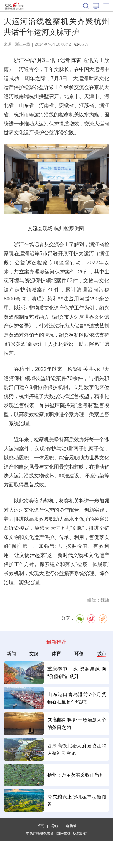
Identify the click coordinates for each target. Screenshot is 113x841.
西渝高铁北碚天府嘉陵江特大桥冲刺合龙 (76, 749)
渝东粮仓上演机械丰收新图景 (76, 800)
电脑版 (71, 826)
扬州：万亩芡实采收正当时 (75, 775)
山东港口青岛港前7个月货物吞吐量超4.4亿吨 (76, 698)
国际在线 (14, 5)
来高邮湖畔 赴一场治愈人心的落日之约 (76, 723)
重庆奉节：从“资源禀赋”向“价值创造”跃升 (76, 672)
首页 (40, 826)
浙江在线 (22, 44)
